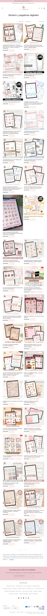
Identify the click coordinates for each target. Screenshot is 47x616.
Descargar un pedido (37, 591)
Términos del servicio (39, 588)
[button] (2, 8)
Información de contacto (32, 613)
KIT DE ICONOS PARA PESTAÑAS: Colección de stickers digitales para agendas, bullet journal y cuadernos (13, 233)
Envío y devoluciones (27, 585)
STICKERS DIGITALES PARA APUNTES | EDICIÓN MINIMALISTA (33, 75)
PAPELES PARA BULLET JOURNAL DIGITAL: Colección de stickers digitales (33, 429)
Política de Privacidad (23, 593)
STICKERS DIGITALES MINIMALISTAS (11, 101)
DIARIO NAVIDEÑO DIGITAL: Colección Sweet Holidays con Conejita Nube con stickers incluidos (33, 345)
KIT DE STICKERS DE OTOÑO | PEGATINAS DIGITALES (31, 402)
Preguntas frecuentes (7, 588)
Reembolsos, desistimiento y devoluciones (13, 591)
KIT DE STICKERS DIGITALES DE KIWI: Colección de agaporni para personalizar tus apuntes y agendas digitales (33, 46)
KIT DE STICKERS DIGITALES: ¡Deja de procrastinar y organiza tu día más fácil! (33, 188)
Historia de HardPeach (33, 593)
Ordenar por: (21, 21)
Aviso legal (14, 588)
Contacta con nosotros (13, 593)
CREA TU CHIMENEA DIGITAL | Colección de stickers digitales (33, 373)
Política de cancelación (40, 613)
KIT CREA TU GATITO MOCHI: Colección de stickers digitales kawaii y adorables (34, 456)
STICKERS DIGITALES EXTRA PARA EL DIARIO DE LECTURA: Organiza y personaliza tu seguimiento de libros (12, 132)
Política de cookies (21, 588)
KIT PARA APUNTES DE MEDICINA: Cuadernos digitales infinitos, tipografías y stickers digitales (33, 289)
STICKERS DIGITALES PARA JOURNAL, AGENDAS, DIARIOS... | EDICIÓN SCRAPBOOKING (12, 541)
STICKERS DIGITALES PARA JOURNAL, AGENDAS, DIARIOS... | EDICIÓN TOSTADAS (12, 511)
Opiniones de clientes (11, 585)
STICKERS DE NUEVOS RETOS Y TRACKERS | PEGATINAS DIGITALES (11, 261)
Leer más (11, 559)
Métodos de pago (36, 585)
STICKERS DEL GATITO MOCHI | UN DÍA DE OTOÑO (13, 402)
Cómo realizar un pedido (27, 591)
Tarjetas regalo (19, 585)
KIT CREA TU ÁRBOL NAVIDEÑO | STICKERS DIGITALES (10, 345)
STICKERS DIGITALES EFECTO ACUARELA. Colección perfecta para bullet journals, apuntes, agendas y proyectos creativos (33, 103)
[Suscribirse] (32, 576)
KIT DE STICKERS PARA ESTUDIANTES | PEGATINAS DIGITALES (12, 75)
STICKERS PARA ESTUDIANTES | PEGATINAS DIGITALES (32, 132)
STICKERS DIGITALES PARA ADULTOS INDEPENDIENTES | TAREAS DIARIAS (33, 261)
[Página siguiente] (28, 549)
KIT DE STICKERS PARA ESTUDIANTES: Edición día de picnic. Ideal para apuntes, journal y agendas (12, 317)
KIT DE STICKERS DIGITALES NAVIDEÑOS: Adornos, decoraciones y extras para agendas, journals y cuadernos (13, 374)
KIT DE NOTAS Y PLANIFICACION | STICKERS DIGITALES (11, 484)
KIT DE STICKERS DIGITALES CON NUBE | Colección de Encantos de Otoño (13, 429)
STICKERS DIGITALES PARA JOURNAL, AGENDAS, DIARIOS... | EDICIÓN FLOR (33, 540)
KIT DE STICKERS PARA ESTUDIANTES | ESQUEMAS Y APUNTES (33, 160)
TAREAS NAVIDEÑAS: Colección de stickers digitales (34, 317)
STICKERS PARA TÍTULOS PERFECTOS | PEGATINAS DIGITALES (12, 160)
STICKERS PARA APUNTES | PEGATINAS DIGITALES (33, 217)
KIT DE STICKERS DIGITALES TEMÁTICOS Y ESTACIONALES (13, 456)
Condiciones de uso (30, 588)
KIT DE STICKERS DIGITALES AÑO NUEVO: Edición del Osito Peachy (13, 288)
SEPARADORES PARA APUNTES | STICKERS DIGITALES (32, 484)
